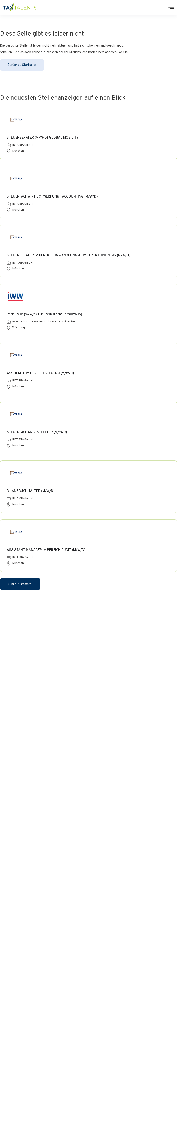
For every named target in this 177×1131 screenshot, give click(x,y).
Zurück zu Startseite (22, 65)
